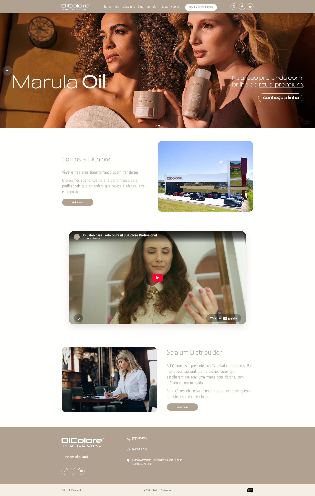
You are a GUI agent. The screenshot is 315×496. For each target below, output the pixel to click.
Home (107, 6)
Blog (141, 6)
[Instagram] (234, 6)
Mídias (164, 6)
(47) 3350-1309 (139, 438)
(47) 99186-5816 (140, 449)
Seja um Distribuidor (201, 7)
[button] (7, 70)
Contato (152, 6)
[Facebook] (242, 6)
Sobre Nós (128, 6)
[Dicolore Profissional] (76, 7)
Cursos (175, 6)
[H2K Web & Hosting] (250, 490)
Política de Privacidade (72, 490)
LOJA (117, 6)
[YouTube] (250, 6)
